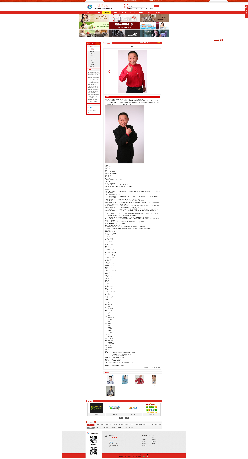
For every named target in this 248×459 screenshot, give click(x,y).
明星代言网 (113, 427)
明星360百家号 (155, 424)
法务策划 (132, 12)
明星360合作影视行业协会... (94, 77)
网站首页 (89, 12)
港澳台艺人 (92, 51)
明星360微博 (131, 424)
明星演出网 (131, 427)
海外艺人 (92, 62)
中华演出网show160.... (92, 97)
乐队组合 (92, 55)
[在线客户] (246, 11)
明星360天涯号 (139, 424)
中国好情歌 (120, 424)
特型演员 (92, 60)
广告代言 (151, 8)
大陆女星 (92, 48)
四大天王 (147, 8)
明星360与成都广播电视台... (94, 89)
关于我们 (158, 12)
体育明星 (92, 66)
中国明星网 (119, 427)
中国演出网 (125, 427)
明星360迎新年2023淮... (93, 99)
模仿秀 (134, 8)
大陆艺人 (92, 46)
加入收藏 (155, 0)
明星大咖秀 (138, 8)
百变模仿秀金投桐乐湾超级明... (94, 86)
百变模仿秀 (108, 424)
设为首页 (151, 0)
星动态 (98, 12)
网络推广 (150, 12)
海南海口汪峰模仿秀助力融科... (94, 92)
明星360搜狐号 (106, 427)
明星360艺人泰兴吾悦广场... (94, 81)
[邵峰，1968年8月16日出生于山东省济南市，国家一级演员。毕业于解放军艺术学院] (93, 433)
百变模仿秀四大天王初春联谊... (94, 79)
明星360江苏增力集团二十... (94, 87)
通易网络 (98, 424)
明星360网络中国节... (92, 84)
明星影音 (141, 12)
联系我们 (160, 0)
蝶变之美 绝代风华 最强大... (94, 94)
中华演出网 (114, 424)
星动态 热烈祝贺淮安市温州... (94, 82)
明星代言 (143, 8)
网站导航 (144, 435)
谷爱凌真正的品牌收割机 (93, 74)
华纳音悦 (126, 424)
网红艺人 (92, 64)
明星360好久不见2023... (93, 101)
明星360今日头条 (146, 424)
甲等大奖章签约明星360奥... (94, 72)
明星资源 (107, 12)
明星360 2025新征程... (92, 96)
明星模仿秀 (92, 53)
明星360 (103, 424)
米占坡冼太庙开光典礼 (92, 76)
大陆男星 (92, 49)
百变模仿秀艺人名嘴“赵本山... (94, 91)
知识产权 (124, 12)
